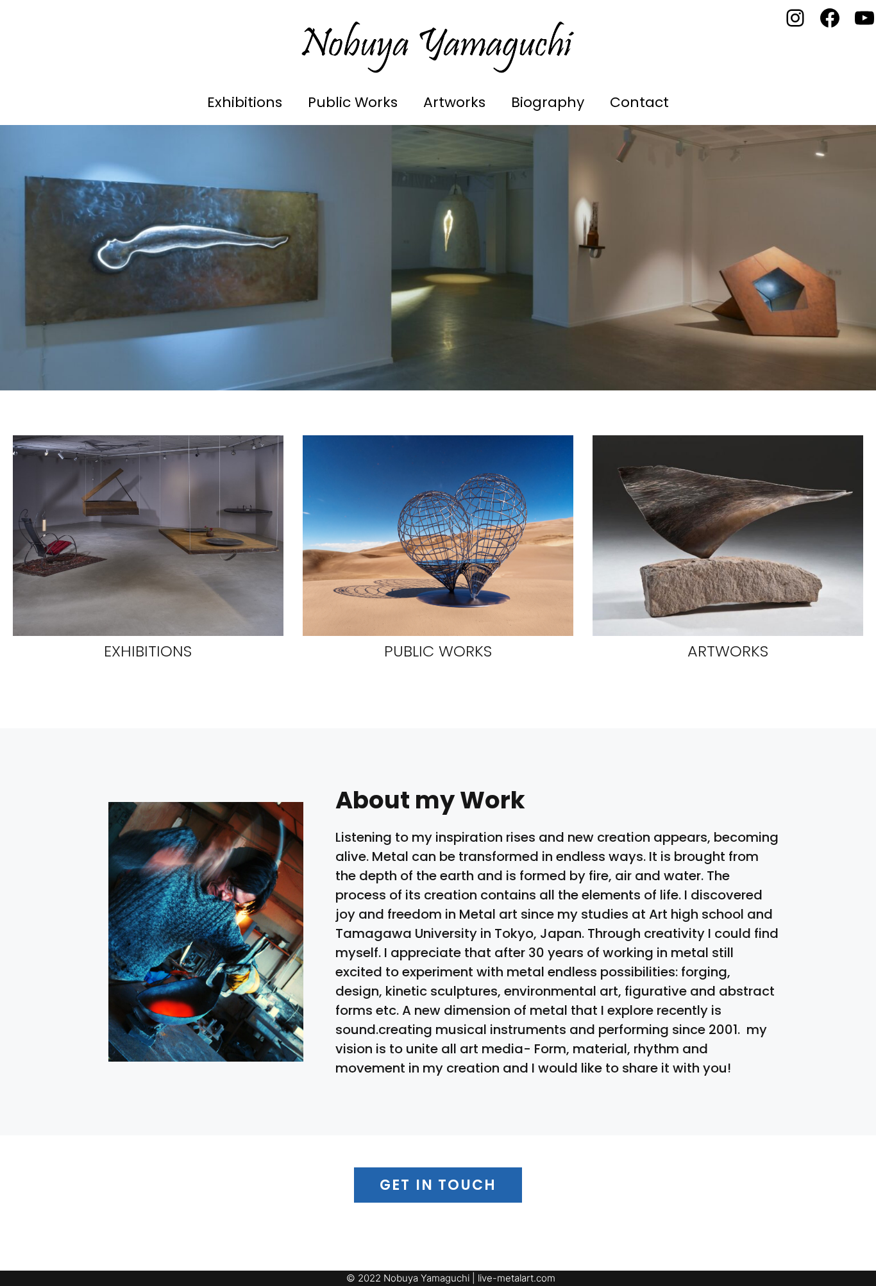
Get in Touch (438, 1185)
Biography (547, 102)
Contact (639, 102)
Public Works (353, 102)
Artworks (454, 102)
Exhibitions (244, 102)
